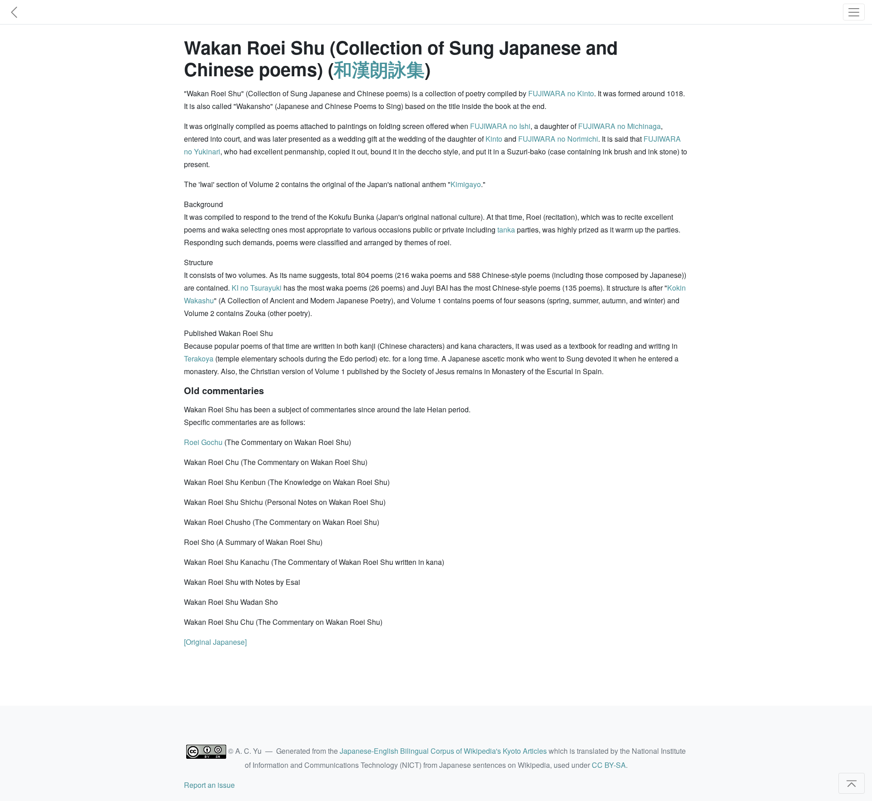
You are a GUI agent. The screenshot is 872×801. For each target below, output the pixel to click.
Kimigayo (466, 184)
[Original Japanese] (215, 642)
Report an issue (209, 785)
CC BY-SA (609, 765)
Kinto (494, 139)
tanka (506, 229)
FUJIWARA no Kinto (561, 93)
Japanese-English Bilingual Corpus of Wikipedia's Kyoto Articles (443, 751)
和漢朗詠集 (379, 69)
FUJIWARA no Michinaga (619, 126)
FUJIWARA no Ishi (500, 126)
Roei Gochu (203, 442)
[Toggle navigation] (854, 12)
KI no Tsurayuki (257, 287)
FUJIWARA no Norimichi (558, 139)
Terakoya (198, 358)
